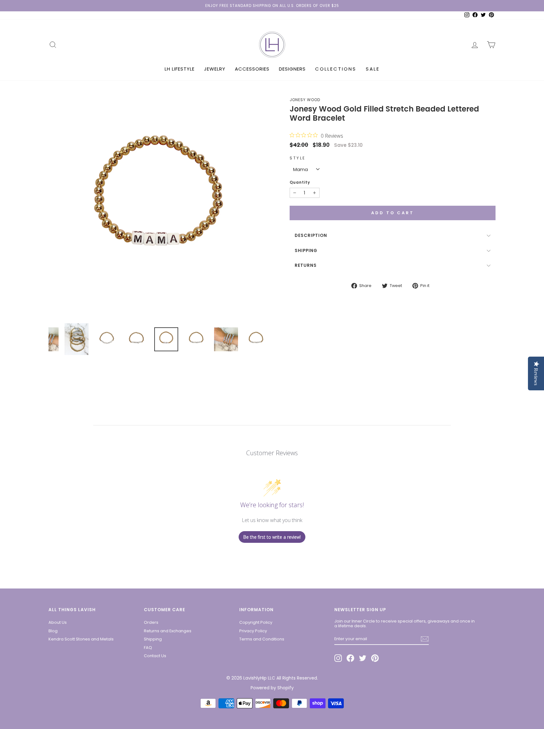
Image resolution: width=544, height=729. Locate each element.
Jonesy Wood (305, 99)
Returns (306, 265)
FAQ (148, 647)
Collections (335, 69)
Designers (292, 69)
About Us (57, 622)
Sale (373, 69)
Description (311, 235)
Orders (151, 622)
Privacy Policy (253, 631)
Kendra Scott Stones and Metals (81, 639)
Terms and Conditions (261, 639)
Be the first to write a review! (272, 537)
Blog (53, 631)
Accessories (252, 69)
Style (298, 158)
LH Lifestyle (180, 69)
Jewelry (214, 69)
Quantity (300, 182)
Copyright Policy (255, 622)
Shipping (306, 251)
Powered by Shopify (272, 688)
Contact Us (155, 655)
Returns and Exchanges (167, 631)
